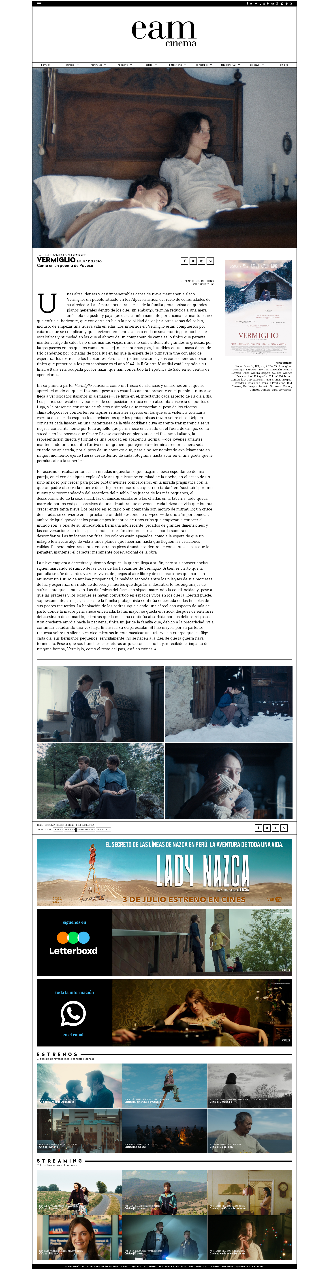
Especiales (202, 65)
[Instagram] (201, 261)
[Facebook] (184, 261)
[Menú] (39, 3)
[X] (193, 261)
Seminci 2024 (103, 829)
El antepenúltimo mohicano (93, 12)
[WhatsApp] (210, 261)
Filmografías (228, 65)
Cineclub (254, 65)
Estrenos (70, 829)
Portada (45, 65)
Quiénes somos (109, 1267)
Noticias (283, 65)
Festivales (96, 65)
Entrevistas (175, 65)
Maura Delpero (85, 829)
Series (149, 65)
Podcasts (123, 65)
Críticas (70, 65)
